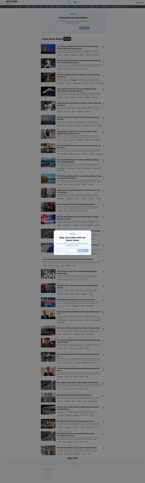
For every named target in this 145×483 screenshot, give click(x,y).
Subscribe (82, 250)
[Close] (92, 227)
